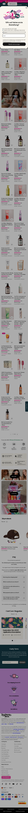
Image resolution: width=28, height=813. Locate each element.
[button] (26, 8)
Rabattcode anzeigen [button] (14, 44)
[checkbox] (14, 32)
